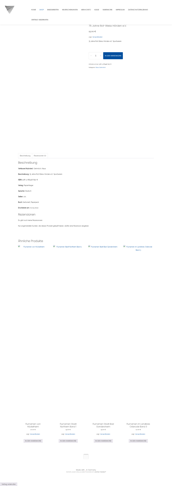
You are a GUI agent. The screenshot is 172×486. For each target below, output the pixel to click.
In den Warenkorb (113, 56)
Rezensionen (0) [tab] (40, 156)
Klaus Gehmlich (100, 67)
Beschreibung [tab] (25, 156)
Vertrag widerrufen (9, 484)
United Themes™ (100, 472)
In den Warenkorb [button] (33, 441)
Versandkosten (97, 37)
